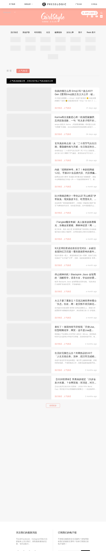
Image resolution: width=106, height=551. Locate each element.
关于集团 (12, 4)
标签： (11, 70)
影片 (80, 32)
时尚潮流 (38, 32)
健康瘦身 (58, 32)
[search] (101, 13)
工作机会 (94, 4)
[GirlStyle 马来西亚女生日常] (53, 17)
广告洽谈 (78, 4)
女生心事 (70, 32)
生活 (48, 32)
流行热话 (14, 32)
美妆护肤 (26, 32)
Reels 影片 (91, 32)
